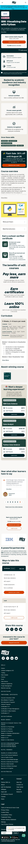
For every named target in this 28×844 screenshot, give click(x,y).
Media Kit (19, 792)
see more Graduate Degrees (8, 744)
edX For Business (6, 787)
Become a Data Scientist (7, 764)
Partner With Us (5, 782)
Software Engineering (6, 683)
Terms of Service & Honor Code (10, 807)
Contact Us (19, 784)
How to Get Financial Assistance (9, 755)
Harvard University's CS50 (8, 697)
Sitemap (3, 822)
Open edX (4, 792)
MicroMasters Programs (7, 700)
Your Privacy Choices (7, 824)
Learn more (14, 414)
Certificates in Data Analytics (8, 711)
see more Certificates (6, 716)
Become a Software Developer (9, 766)
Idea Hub (19, 782)
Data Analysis (4, 675)
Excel (2, 679)
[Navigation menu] (2, 2)
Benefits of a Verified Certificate (9, 753)
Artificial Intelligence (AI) (7, 670)
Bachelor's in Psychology (7, 726)
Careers (3, 796)
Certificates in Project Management (10, 708)
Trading (3, 672)
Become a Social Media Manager (9, 759)
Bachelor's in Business (7, 731)
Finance (3, 677)
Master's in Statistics (6, 735)
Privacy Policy (5, 810)
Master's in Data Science (7, 740)
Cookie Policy (5, 812)
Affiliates (3, 789)
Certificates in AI (5, 706)
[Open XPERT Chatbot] (23, 835)
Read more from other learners (14, 507)
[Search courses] (25, 2)
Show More (3, 31)
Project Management (6, 685)
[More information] (16, 162)
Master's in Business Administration (10, 733)
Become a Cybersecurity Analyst (9, 761)
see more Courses (6, 691)
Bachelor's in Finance (6, 729)
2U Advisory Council (7, 794)
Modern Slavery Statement (8, 819)
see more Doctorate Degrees (8, 746)
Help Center (19, 787)
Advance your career (14, 42)
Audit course (23, 50)
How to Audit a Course (7, 757)
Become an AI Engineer (7, 768)
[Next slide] (22, 502)
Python (3, 668)
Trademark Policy (6, 817)
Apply (15, 833)
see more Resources (6, 771)
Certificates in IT (5, 713)
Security (18, 789)
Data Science (4, 681)
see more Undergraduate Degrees (10, 743)
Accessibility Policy (6, 814)
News (2, 799)
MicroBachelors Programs (8, 702)
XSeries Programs (5, 704)
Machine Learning (5, 688)
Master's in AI (4, 737)
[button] (3, 658)
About (3, 784)
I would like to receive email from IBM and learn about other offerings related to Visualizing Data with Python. (15, 73)
